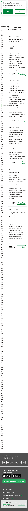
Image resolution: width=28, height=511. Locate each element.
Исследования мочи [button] (2, 197)
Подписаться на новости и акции (14, 481)
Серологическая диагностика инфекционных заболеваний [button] (2, 379)
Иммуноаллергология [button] (2, 164)
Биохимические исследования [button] (2, 79)
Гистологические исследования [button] (2, 121)
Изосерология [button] (2, 149)
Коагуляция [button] (2, 210)
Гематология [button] (2, 97)
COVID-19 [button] (2, 33)
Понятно (21, 504)
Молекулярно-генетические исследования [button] (2, 263)
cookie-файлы (6, 504)
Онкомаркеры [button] (2, 287)
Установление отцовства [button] (2, 413)
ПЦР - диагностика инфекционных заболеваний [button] (2, 335)
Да (8, 11)
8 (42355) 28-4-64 (8, 458)
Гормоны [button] (2, 138)
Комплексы (16, 19)
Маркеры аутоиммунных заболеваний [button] (2, 231)
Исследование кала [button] (2, 181)
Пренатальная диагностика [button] (2, 305)
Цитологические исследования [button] (2, 437)
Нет (20, 11)
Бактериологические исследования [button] (2, 52)
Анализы (4, 19)
